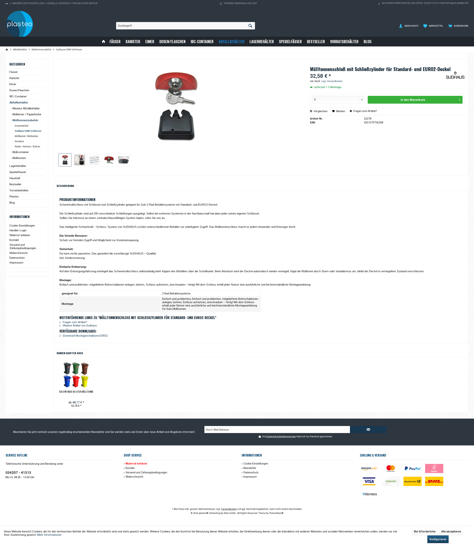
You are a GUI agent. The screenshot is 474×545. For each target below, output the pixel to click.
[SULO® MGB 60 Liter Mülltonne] (76, 375)
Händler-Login (17, 230)
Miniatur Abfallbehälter (26, 108)
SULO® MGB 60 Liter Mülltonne (76, 391)
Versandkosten (229, 509)
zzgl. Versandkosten (332, 81)
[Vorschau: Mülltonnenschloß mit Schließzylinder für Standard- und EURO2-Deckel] (65, 159)
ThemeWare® (276, 513)
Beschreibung (65, 186)
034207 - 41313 (18, 472)
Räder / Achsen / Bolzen (27, 146)
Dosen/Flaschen (19, 90)
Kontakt (14, 240)
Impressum (16, 262)
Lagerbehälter (17, 166)
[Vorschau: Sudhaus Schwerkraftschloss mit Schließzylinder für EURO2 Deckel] (108, 159)
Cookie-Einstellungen (22, 225)
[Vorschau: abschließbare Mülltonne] (123, 159)
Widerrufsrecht (18, 253)
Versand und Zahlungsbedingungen (22, 246)
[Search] (250, 26)
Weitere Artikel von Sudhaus (79, 325)
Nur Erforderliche (424, 531)
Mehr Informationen (49, 534)
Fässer (13, 72)
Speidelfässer (17, 172)
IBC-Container (18, 96)
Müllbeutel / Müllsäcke (26, 136)
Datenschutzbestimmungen (281, 436)
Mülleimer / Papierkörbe (26, 114)
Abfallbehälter (18, 102)
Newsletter (249, 468)
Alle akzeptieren (451, 531)
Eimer (12, 84)
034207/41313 (431, 3)
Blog (12, 202)
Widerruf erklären (19, 235)
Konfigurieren (438, 539)
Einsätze (19, 141)
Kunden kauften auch (70, 353)
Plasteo (14, 196)
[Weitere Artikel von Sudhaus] (455, 78)
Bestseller (15, 184)
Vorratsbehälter (19, 190)
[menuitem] (457, 25)
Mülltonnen (19, 158)
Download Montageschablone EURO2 (85, 335)
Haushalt (14, 178)
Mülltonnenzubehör (25, 120)
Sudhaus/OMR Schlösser (27, 131)
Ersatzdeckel (21, 126)
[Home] (103, 41)
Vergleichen (320, 111)
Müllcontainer (20, 152)
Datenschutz (17, 257)
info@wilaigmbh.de (457, 3)
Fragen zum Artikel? (365, 111)
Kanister (14, 78)
